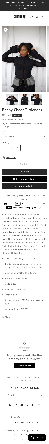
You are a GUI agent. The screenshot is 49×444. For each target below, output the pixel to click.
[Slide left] (3, 100)
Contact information (18, 439)
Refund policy (37, 431)
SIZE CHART (13, 377)
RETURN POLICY (33, 377)
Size (4, 131)
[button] (5, 17)
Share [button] (7, 317)
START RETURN (24, 380)
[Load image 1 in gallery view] (12, 99)
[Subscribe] (41, 395)
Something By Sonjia (21, 431)
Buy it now (24, 171)
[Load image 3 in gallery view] (36, 99)
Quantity (5, 143)
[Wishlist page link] (31, 17)
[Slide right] (46, 100)
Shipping (5, 119)
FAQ (22, 377)
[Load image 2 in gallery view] (24, 99)
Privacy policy (18, 435)
